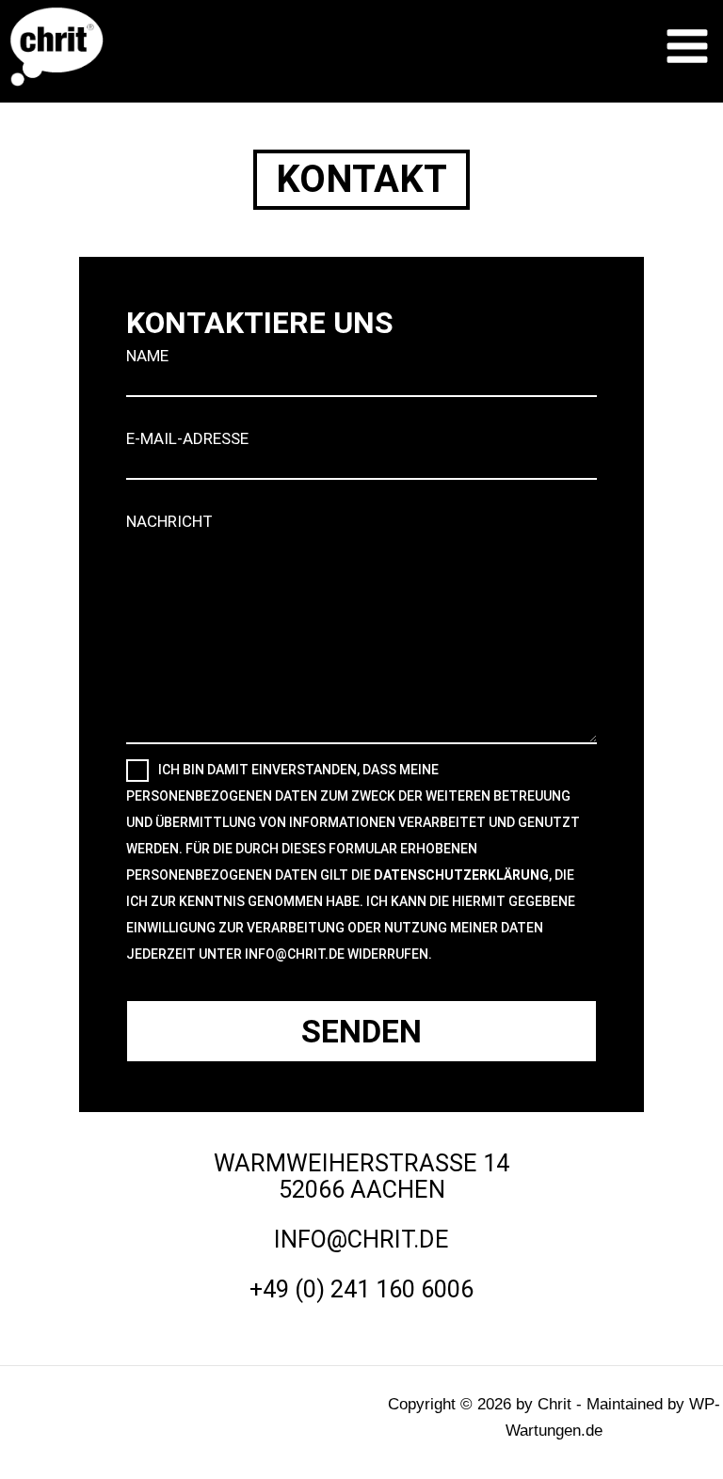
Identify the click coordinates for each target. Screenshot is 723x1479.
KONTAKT (361, 179)
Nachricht (169, 521)
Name (147, 355)
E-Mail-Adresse (187, 438)
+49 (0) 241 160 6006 (361, 1289)
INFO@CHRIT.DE (361, 1239)
